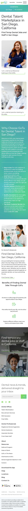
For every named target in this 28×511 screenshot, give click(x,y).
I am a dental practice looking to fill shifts (12, 113)
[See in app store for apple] (17, 485)
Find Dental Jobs (7, 277)
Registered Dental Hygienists (10, 427)
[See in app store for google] (6, 485)
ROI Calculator (5, 416)
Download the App (8, 468)
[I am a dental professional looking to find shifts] (14, 58)
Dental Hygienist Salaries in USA (11, 459)
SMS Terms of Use (21, 492)
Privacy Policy (12, 492)
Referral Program (6, 447)
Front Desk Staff (6, 436)
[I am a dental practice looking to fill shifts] (14, 99)
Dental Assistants (6, 430)
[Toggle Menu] (25, 2)
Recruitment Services (8, 413)
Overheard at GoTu (7, 456)
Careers (3, 463)
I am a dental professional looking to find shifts (10, 72)
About (3, 441)
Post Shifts (12, 2)
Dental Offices (6, 407)
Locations (4, 474)
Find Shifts (19, 2)
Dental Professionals (8, 424)
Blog (3, 477)
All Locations (18, 9)
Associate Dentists (7, 433)
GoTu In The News (6, 453)
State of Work (5, 450)
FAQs (3, 471)
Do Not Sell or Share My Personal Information (11, 494)
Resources (5, 444)
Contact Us (5, 480)
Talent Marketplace (7, 409)
